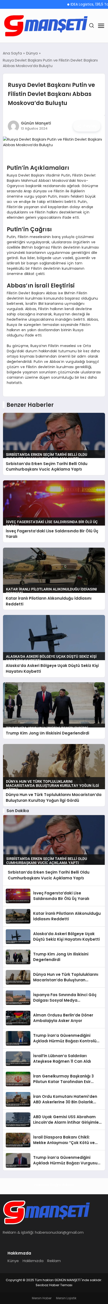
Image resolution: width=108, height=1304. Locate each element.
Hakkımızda (33, 1260)
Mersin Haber (41, 1298)
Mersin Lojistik (66, 1298)
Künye (13, 1260)
